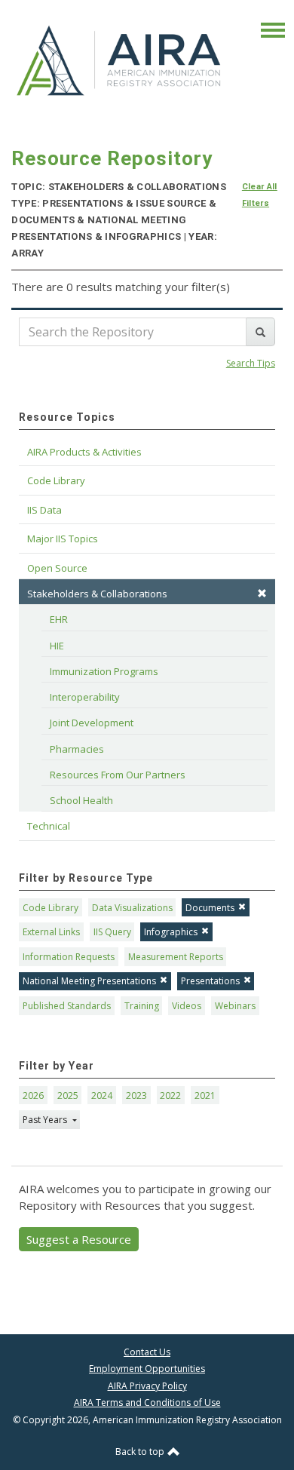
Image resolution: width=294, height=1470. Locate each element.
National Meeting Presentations (89, 980)
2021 (205, 1095)
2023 (136, 1095)
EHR (59, 619)
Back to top (141, 1451)
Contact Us (147, 1352)
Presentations (210, 980)
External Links (51, 931)
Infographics (171, 931)
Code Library (50, 907)
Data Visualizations (132, 907)
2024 (101, 1095)
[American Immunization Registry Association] (119, 59)
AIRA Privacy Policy (147, 1385)
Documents (209, 907)
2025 (67, 1095)
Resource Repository (112, 158)
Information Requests (69, 956)
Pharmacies (77, 749)
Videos (186, 1005)
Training (141, 1005)
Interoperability (85, 697)
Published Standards (67, 1005)
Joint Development (91, 722)
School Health (81, 800)
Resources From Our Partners (117, 774)
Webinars (235, 1005)
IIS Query (112, 931)
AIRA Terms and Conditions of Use (147, 1402)
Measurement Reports (175, 956)
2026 (33, 1095)
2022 (170, 1095)
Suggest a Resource (78, 1239)
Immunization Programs (104, 671)
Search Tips (250, 363)
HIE (57, 645)
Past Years (46, 1119)
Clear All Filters (259, 195)
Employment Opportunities (147, 1368)
